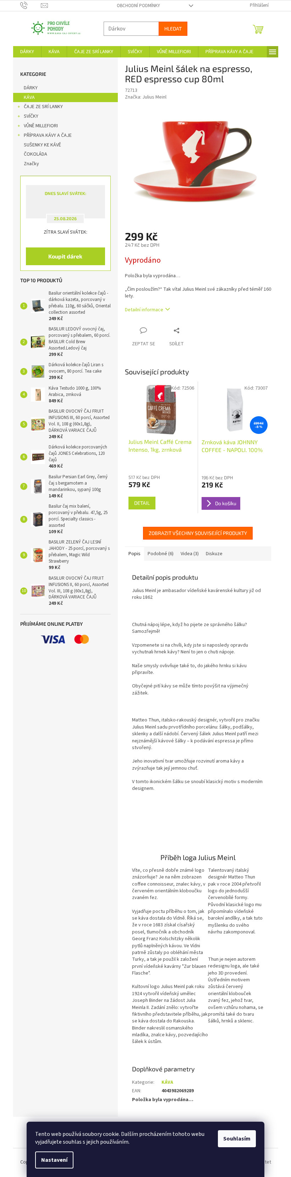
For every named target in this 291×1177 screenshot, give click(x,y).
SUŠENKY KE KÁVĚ (39, 145)
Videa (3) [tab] (187, 553)
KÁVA (26, 97)
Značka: (143, 97)
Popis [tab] (132, 553)
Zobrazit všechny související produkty (195, 533)
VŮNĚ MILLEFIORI (38, 125)
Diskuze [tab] (211, 553)
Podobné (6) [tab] (158, 553)
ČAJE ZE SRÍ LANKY (40, 106)
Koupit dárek (63, 256)
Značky (28, 163)
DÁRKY (28, 87)
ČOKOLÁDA (32, 154)
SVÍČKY (28, 116)
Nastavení (52, 1160)
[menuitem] (24, 51)
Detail (139, 503)
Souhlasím (234, 1139)
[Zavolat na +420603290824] (27, 5)
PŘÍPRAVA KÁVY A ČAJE (45, 135)
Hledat (170, 29)
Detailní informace (141, 309)
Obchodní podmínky (135, 5)
